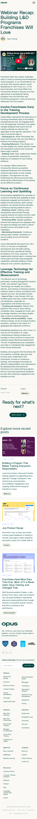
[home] (4, 3)
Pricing (24, 703)
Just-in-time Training (7, 735)
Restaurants (25, 713)
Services (24, 724)
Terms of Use (21, 810)
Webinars (25, 393)
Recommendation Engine (27, 677)
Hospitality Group (27, 717)
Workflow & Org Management (27, 695)
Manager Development (7, 730)
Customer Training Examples (9, 775)
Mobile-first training (7, 677)
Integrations (25, 700)
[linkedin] (6, 652)
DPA (10, 813)
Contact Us (25, 761)
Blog (4, 787)
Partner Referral (27, 758)
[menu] (33, 2)
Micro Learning (8, 751)
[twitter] (3, 652)
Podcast (6, 784)
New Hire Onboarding (7, 719)
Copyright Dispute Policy (20, 813)
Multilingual (6, 755)
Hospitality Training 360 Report (7, 792)
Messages (25, 682)
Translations (26, 686)
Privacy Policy (31, 810)
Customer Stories (9, 771)
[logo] (10, 624)
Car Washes (26, 728)
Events (5, 798)
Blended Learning (9, 758)
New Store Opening (7, 714)
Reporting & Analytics (26, 690)
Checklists (6, 698)
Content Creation (8, 689)
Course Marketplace (7, 693)
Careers (24, 755)
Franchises (25, 720)
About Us (25, 751)
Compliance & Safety (8, 740)
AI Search (6, 682)
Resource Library (9, 685)
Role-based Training (7, 724)
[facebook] (10, 652)
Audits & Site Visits (9, 701)
